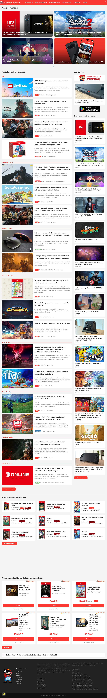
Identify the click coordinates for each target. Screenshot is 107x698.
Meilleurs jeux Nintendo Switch (81, 679)
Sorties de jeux (66, 2)
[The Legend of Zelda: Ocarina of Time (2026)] (12, 596)
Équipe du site (41, 678)
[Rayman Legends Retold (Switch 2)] (81, 597)
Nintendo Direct (77, 673)
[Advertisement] (53, 560)
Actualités (28, 2)
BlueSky (18, 675)
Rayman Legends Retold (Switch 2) (93, 588)
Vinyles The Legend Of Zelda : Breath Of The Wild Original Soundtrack (95, 619)
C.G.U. (39, 688)
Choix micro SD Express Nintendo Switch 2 (85, 689)
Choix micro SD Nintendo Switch (82, 687)
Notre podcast (76, 671)
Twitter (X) (19, 671)
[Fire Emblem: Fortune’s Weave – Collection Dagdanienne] (12, 626)
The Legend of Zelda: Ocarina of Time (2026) (24, 588)
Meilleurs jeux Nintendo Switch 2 (82, 681)
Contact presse (41, 684)
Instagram (19, 679)
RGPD (43, 688)
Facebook (19, 677)
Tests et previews (40, 2)
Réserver (88, 605)
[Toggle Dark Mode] (4, 694)
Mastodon (19, 681)
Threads (18, 683)
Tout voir (6, 647)
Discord (18, 673)
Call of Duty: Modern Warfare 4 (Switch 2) (58, 588)
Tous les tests (81, 478)
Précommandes (54, 2)
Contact (39, 682)
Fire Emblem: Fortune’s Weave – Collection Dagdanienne (24, 619)
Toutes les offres (18, 609)
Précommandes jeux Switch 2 (81, 677)
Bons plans (77, 2)
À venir (18, 605)
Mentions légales (42, 686)
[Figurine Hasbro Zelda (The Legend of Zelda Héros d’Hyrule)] (45, 629)
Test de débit (76, 669)
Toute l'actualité (8, 489)
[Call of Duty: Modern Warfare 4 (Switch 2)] (46, 597)
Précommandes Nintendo (79, 675)
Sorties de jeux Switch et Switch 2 (82, 683)
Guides (85, 2)
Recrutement (40, 680)
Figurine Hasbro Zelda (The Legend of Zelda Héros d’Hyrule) (58, 620)
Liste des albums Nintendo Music (82, 685)
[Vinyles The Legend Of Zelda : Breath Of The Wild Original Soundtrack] (82, 628)
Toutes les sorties (9, 543)
